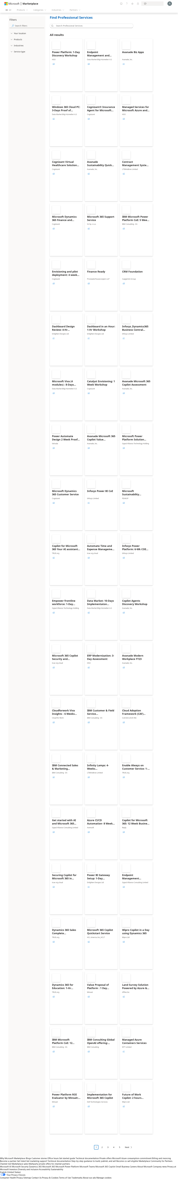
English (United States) (10, 1172)
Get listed (21, 1161)
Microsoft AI (5, 1166)
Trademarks (76, 1177)
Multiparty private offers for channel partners (49, 1163)
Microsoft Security (20, 1166)
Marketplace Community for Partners (155, 1161)
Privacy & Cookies (50, 1177)
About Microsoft (144, 1166)
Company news (160, 1166)
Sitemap (27, 1177)
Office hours (53, 1158)
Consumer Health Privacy (11, 1177)
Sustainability (57, 1169)
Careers (133, 1166)
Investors (13, 1169)
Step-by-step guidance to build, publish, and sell (93, 1161)
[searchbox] (29, 26)
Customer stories (39, 1158)
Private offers (105, 1158)
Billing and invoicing (161, 1158)
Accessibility (44, 1169)
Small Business (122, 1166)
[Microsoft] (11, 3)
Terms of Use (65, 1177)
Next (127, 1147)
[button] (52, 25)
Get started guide (67, 1158)
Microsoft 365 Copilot (105, 1166)
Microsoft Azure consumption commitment (132, 1158)
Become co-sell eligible (127, 1161)
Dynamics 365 (35, 1166)
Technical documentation (87, 1158)
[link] (66, 65)
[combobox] (92, 26)
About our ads (89, 1177)
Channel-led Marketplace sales (14, 1163)
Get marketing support (36, 1161)
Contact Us (36, 1177)
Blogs (28, 1158)
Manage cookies (103, 1177)
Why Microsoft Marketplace (12, 1158)
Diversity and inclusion (28, 1169)
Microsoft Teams (87, 1166)
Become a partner (8, 1161)
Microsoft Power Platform (67, 1166)
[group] (53, 64)
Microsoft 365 (48, 1166)
